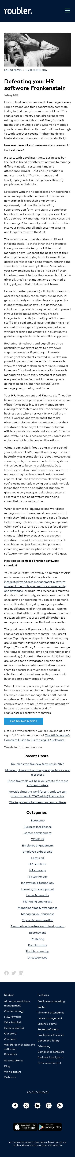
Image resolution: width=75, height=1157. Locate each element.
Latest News (12, 69)
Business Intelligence (38, 826)
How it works (12, 1016)
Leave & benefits (37, 895)
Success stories (13, 1060)
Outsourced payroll (50, 1062)
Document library (48, 1040)
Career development (37, 833)
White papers (12, 1071)
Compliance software (51, 1051)
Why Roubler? (12, 1022)
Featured (37, 858)
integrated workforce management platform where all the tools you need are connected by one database (35, 586)
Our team (10, 1039)
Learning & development (37, 889)
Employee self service (51, 1034)
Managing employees (37, 901)
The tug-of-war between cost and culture (37, 802)
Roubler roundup (37, 951)
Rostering (37, 939)
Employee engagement (37, 845)
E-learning (44, 1046)
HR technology (36, 69)
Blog (7, 1066)
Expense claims (47, 1023)
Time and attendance (51, 1012)
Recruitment (37, 932)
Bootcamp (38, 820)
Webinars (10, 1077)
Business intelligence (50, 1057)
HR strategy (37, 870)
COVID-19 (37, 839)
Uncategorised (37, 957)
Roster (42, 1006)
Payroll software (48, 1029)
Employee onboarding (37, 851)
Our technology (14, 1011)
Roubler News (37, 945)
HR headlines (37, 864)
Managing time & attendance (37, 907)
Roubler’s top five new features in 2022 (37, 764)
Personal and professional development (38, 926)
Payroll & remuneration (37, 920)
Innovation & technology (37, 882)
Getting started (14, 1027)
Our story (10, 1033)
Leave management (50, 1018)
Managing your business (37, 914)
